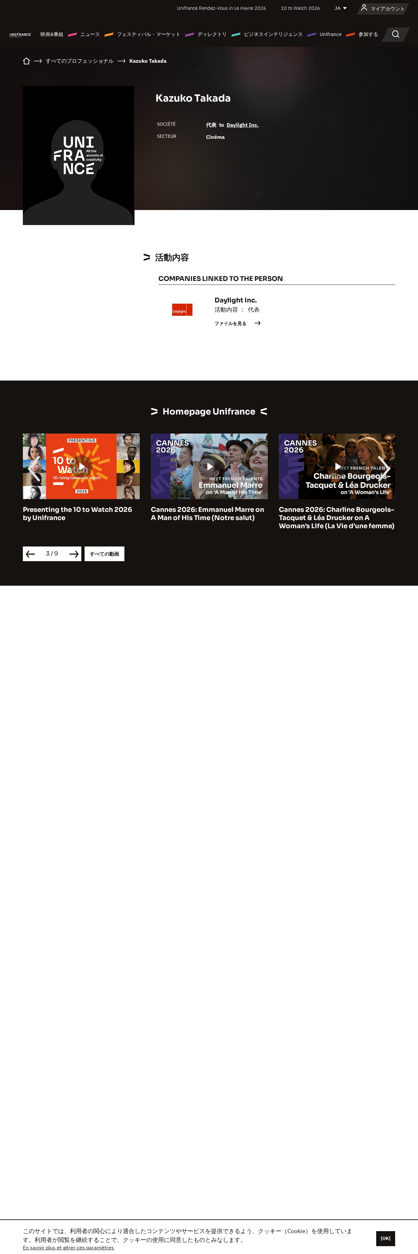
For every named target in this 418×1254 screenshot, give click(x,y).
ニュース (90, 34)
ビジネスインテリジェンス (273, 34)
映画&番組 (51, 34)
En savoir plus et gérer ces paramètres (68, 1247)
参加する (368, 34)
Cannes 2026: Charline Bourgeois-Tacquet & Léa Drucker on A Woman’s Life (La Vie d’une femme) (336, 518)
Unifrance (331, 34)
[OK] (386, 1238)
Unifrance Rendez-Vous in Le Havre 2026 (221, 8)
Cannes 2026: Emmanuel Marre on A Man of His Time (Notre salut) (207, 514)
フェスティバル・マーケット (149, 34)
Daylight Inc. (243, 125)
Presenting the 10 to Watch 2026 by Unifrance (77, 514)
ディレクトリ (212, 34)
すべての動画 (104, 554)
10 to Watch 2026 (300, 8)
